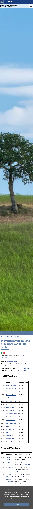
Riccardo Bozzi (10, 432)
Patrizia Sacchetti (11, 404)
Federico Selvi (10, 442)
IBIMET (27, 464)
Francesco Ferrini (22, 370)
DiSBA (27, 459)
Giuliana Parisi (10, 435)
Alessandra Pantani (12, 362)
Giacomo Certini (10, 420)
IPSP (17, 471)
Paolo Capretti (10, 407)
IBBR (22, 476)
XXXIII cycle (19, 337)
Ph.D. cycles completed (8, 337)
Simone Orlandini (25, 368)
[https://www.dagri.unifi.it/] (9, 2)
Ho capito (16, 504)
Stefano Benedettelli (12, 398)
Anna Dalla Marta (11, 388)
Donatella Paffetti (11, 401)
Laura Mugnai (10, 410)
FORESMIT (18, 483)
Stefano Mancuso (11, 392)
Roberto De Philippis (12, 423)
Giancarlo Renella (11, 417)
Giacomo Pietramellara (12, 414)
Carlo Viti (8, 426)
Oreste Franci (10, 429)
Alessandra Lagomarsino (9, 480)
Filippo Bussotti (10, 438)
